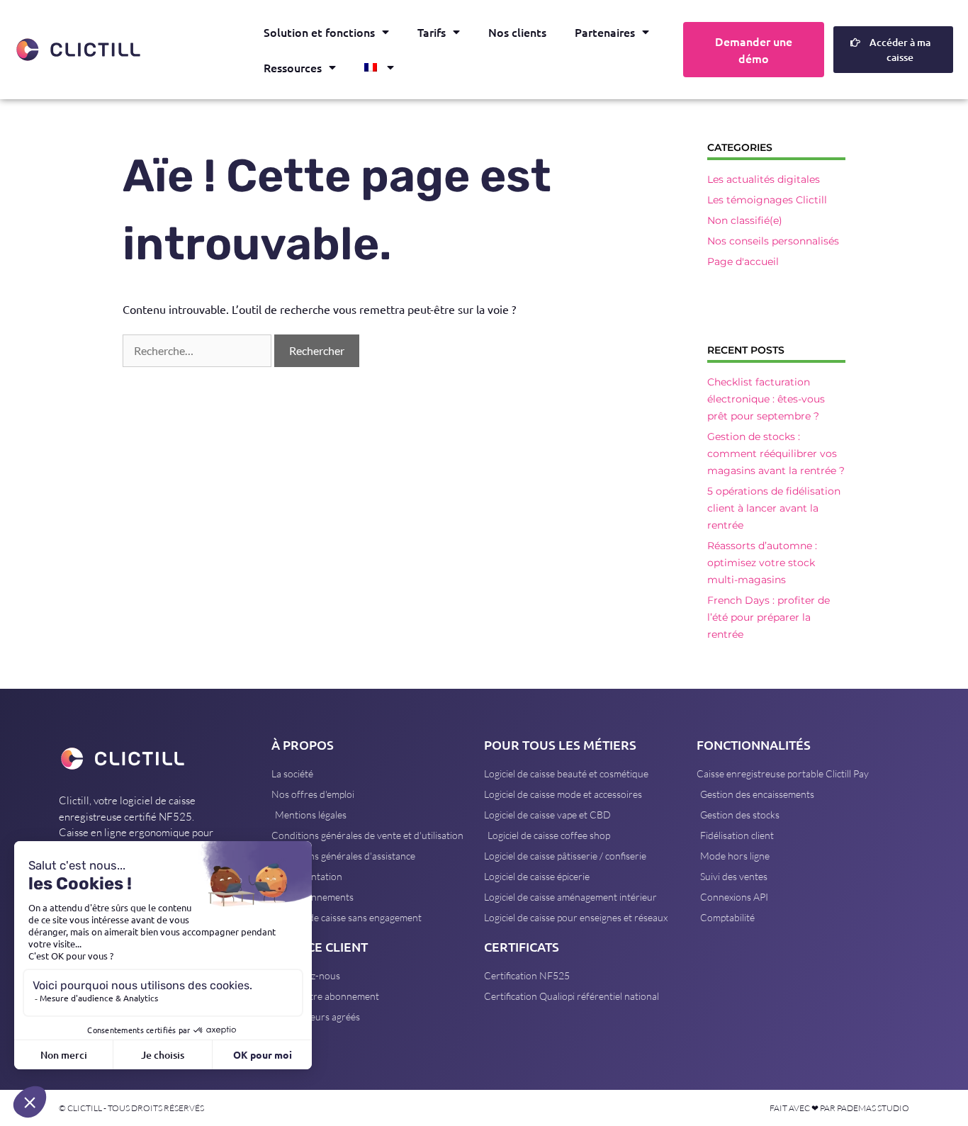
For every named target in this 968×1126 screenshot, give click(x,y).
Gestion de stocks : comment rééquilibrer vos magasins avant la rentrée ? (776, 453)
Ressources (293, 67)
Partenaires (605, 32)
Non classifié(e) (744, 220)
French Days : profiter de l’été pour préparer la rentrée (768, 617)
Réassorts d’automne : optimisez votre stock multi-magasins (762, 562)
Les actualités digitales (763, 179)
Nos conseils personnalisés (773, 241)
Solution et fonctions (319, 32)
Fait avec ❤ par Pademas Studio (839, 1108)
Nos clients (517, 32)
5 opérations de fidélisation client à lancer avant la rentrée (773, 508)
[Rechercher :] (198, 350)
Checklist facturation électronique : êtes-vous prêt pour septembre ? (766, 399)
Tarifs (431, 32)
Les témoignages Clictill (767, 199)
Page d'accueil (743, 261)
